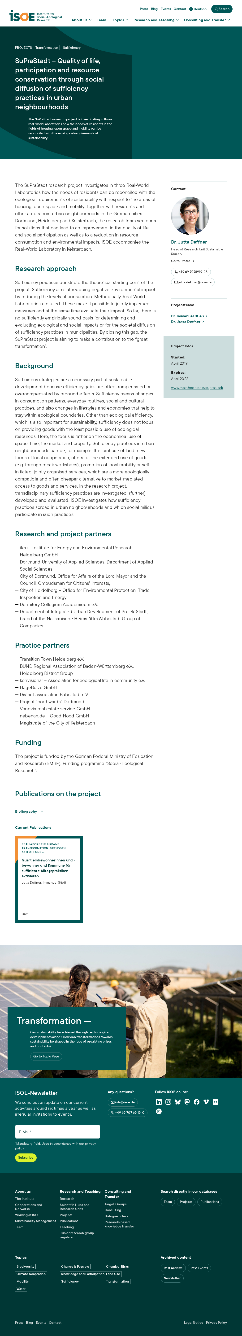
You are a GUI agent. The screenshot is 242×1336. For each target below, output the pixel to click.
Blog (29, 1323)
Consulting (113, 1210)
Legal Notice (193, 1323)
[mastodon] (187, 1102)
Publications (69, 1221)
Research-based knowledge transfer (119, 1224)
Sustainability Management (35, 1221)
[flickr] (215, 1102)
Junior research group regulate (77, 1235)
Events (41, 1323)
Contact (55, 1323)
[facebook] (196, 1102)
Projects (66, 1215)
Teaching (67, 1227)
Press (19, 1323)
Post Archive (173, 1268)
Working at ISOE (27, 1215)
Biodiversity (25, 1266)
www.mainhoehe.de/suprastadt (197, 387)
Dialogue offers (116, 1216)
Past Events (199, 1268)
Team (19, 1227)
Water (21, 1289)
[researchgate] (159, 1111)
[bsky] (178, 1102)
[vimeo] (206, 1102)
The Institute (25, 1199)
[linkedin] (159, 1102)
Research (67, 1199)
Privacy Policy (216, 1323)
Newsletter (172, 1278)
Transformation (117, 1281)
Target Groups (116, 1204)
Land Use (113, 1274)
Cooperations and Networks (28, 1207)
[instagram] (168, 1102)
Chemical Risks (117, 1266)
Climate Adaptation (31, 1274)
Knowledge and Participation (82, 1274)
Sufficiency (70, 1281)
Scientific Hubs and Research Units (74, 1207)
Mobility (23, 1281)
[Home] (35, 17)
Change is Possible (75, 1266)
